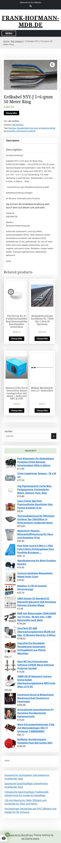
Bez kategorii (17, 41)
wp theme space (30, 838)
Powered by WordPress (20, 835)
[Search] (53, 436)
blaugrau (12, 128)
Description (12, 140)
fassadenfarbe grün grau (27, 128)
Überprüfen (11, 113)
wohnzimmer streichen (26, 131)
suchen (8, 431)
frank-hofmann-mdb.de (30, 21)
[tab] (13, 140)
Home (6, 41)
